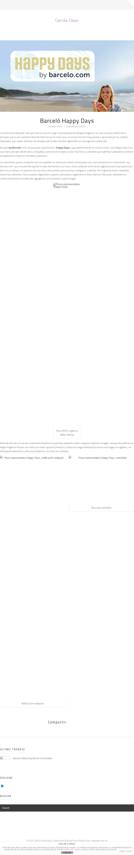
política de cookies (72, 849)
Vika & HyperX (67, 840)
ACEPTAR (67, 853)
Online (82, 126)
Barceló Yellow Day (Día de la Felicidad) (32, 758)
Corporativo (72, 126)
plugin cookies (125, 851)
